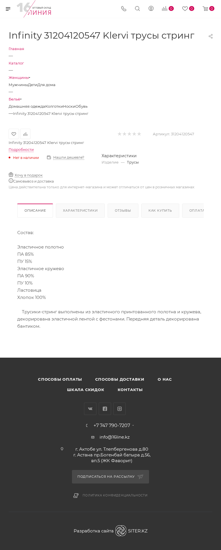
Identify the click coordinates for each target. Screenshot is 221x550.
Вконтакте (90, 409)
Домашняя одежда (27, 106)
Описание (35, 210)
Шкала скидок (85, 389)
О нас (165, 379)
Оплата (197, 210)
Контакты (130, 389)
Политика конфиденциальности (115, 495)
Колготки (54, 106)
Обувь (81, 106)
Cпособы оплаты (60, 379)
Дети (32, 84)
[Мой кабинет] (151, 9)
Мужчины (18, 84)
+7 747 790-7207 (112, 425)
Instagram (119, 409)
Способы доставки (119, 379)
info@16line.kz (115, 437)
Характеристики (80, 210)
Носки (69, 106)
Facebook (105, 409)
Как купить (160, 210)
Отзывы (123, 210)
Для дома (46, 84)
